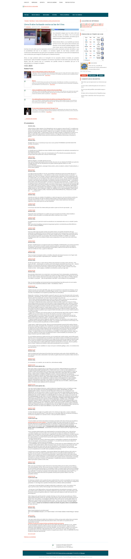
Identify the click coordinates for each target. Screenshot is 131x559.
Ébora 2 (34, 80)
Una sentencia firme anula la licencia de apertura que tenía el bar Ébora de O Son (51, 99)
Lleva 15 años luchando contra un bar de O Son (48, 20)
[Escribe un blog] (26, 66)
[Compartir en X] (28, 66)
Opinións (84, 75)
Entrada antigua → (73, 118)
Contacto (26, 2)
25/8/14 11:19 (31, 349)
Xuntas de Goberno (52, 2)
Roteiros (54, 15)
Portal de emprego (64, 15)
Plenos (61, 2)
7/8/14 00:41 (31, 146)
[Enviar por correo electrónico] (25, 66)
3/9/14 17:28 (31, 506)
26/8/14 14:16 (31, 384)
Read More (47, 75)
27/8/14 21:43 (31, 417)
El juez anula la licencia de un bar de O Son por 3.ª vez (45, 108)
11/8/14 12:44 (31, 203)
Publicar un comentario (30, 537)
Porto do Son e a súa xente (65, 553)
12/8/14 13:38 (31, 217)
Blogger (83, 553)
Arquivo (101, 75)
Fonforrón (28, 27)
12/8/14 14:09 (31, 228)
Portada (26, 15)
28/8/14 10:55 (31, 462)
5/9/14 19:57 (31, 515)
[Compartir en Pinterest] (32, 66)
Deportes (42, 2)
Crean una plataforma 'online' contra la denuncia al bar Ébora (47, 90)
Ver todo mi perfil (85, 71)
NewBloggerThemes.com (86, 557)
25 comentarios (45, 27)
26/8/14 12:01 (31, 358)
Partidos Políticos (70, 2)
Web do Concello (36, 15)
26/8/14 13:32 (31, 365)
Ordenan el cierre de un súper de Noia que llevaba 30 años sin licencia (46, 523)
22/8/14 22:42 (31, 270)
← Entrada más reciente (31, 118)
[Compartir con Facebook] (30, 66)
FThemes (46, 557)
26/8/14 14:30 (31, 408)
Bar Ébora (32, 20)
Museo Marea (46, 15)
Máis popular (92, 75)
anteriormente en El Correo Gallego (37, 422)
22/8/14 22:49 (31, 286)
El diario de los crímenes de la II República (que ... (93, 93)
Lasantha (60, 557)
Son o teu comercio (77, 15)
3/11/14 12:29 (31, 533)
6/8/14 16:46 (31, 139)
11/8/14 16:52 (31, 210)
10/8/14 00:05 (31, 193)
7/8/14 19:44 (31, 157)
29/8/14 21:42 (31, 476)
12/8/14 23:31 (31, 241)
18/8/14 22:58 (31, 258)
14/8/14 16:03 (31, 251)
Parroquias (34, 2)
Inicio (53, 118)
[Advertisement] (93, 126)
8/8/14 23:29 (31, 169)
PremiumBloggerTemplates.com (71, 557)
